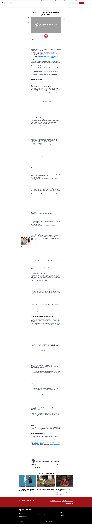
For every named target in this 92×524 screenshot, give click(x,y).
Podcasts (43, 6)
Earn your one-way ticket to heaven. (23, 516)
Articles (39, 6)
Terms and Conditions (29, 522)
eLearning (51, 6)
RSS (32, 522)
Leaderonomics (47, 14)
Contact (61, 516)
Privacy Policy (20, 522)
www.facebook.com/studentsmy (38, 443)
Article (44, 10)
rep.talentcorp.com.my (39, 442)
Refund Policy (24, 522)
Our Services (56, 6)
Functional (47, 10)
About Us (61, 512)
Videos (47, 6)
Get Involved (62, 515)
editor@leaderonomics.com (54, 444)
